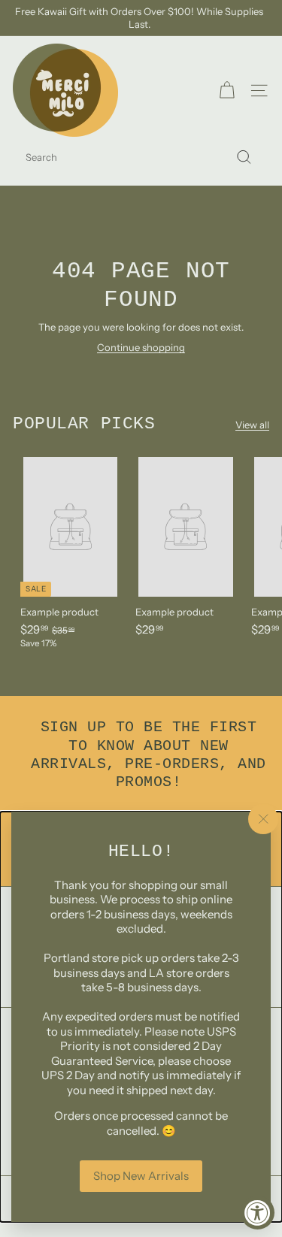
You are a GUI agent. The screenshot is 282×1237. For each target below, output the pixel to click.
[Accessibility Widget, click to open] (257, 1212)
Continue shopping (141, 347)
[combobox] (141, 157)
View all (252, 425)
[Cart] (226, 90)
